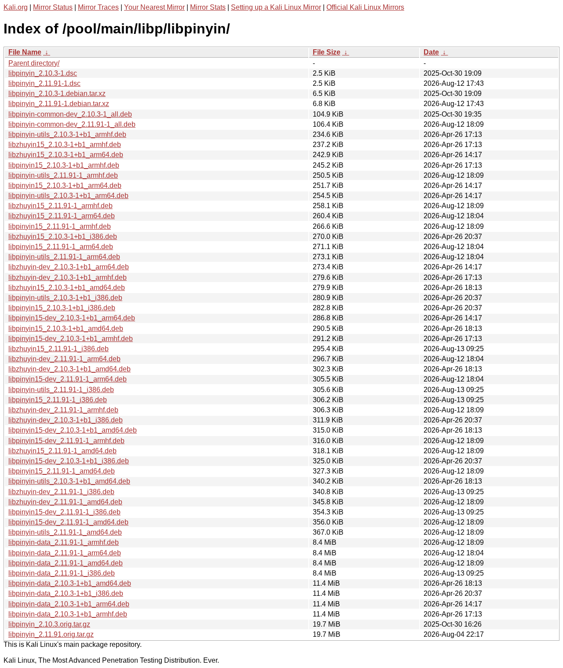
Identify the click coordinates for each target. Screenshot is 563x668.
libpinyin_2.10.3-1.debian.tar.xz (57, 93)
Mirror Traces (98, 7)
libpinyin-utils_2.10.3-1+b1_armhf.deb (67, 134)
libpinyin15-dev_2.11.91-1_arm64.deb (67, 379)
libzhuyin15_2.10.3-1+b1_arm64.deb (65, 154)
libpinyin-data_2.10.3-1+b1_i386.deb (65, 593)
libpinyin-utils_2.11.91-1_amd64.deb (65, 532)
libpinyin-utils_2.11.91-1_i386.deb (61, 389)
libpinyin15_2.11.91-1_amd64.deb (61, 471)
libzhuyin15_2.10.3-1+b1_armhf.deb (64, 144)
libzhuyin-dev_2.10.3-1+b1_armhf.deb (67, 277)
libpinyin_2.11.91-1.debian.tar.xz (58, 103)
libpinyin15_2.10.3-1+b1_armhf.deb (63, 165)
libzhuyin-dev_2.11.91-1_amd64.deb (65, 502)
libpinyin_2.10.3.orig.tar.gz (49, 624)
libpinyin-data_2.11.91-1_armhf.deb (63, 542)
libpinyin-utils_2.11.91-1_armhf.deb (63, 175)
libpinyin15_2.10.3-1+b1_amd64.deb (65, 328)
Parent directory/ (33, 63)
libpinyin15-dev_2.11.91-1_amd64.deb (68, 522)
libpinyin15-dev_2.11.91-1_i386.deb (64, 512)
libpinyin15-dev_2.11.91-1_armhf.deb (66, 440)
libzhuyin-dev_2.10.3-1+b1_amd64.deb (69, 369)
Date (431, 52)
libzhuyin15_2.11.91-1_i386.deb (58, 348)
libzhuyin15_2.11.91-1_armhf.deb (60, 205)
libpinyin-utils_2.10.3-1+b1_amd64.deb (69, 481)
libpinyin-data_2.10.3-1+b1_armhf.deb (67, 614)
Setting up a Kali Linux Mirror (276, 7)
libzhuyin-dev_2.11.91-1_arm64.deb (64, 359)
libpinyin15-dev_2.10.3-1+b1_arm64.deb (71, 318)
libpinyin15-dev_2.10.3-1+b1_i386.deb (68, 461)
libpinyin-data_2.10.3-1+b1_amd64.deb (69, 583)
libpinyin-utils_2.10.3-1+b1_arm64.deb (68, 195)
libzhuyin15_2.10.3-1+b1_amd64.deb (66, 287)
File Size (326, 52)
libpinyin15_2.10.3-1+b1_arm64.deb (64, 185)
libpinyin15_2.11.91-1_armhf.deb (59, 226)
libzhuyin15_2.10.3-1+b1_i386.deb (62, 236)
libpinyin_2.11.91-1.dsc (44, 83)
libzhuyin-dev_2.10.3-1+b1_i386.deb (65, 420)
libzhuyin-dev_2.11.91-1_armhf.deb (63, 410)
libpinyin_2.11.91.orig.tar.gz (51, 634)
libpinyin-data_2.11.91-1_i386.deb (61, 573)
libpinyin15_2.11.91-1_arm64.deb (60, 246)
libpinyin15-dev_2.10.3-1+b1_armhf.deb (70, 338)
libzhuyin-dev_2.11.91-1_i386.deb (61, 491)
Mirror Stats (208, 7)
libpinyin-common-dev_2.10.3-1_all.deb (70, 114)
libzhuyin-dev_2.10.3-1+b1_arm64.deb (68, 267)
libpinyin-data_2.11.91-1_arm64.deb (64, 553)
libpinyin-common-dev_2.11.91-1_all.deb (71, 124)
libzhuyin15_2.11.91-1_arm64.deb (61, 216)
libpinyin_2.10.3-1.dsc (42, 73)
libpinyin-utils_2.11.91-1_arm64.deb (64, 257)
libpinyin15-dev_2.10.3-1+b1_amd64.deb (72, 430)
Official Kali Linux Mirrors (365, 7)
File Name (24, 52)
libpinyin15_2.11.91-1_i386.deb (57, 400)
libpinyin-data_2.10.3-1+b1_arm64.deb (68, 604)
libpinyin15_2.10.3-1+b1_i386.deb (61, 308)
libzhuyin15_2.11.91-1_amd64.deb (62, 451)
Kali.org (16, 7)
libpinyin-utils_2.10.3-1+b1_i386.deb (65, 297)
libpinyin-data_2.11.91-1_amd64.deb (65, 563)
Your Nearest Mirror (154, 7)
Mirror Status (53, 7)
